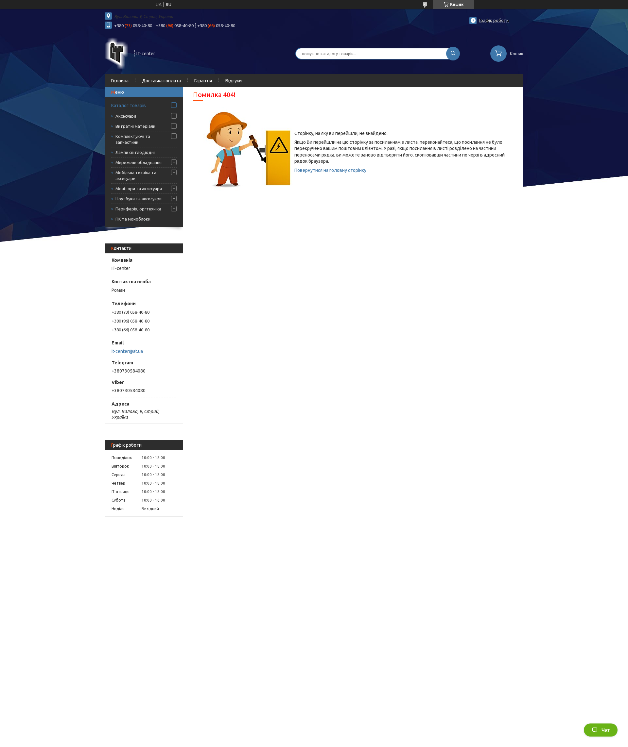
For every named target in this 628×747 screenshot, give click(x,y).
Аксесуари (125, 116)
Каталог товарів (128, 105)
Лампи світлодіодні (135, 152)
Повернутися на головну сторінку (330, 170)
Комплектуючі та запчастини (132, 139)
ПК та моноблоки (132, 219)
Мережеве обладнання (138, 162)
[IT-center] (117, 53)
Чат (606, 730)
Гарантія (203, 80)
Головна (120, 80)
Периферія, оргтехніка (138, 209)
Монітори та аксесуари (138, 188)
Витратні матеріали (135, 126)
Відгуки (233, 80)
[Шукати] (453, 53)
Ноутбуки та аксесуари (138, 198)
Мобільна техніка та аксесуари (135, 175)
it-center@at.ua (127, 351)
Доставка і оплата (161, 80)
